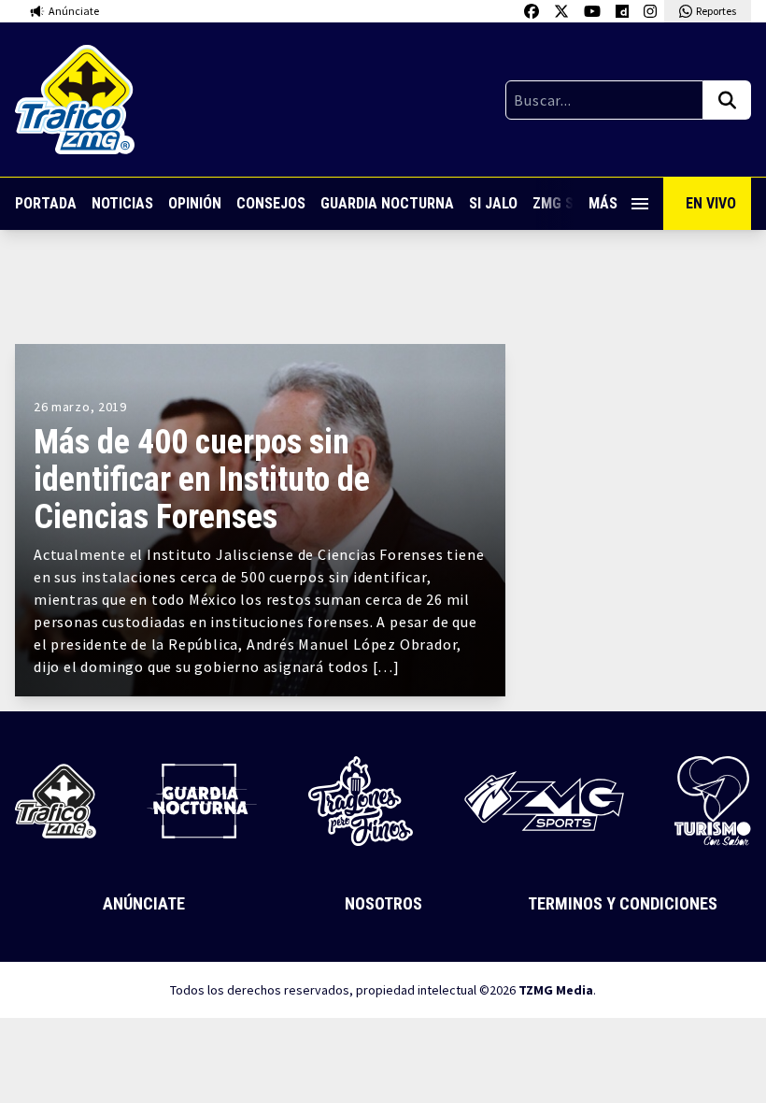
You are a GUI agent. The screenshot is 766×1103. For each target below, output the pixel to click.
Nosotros (383, 903)
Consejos (270, 203)
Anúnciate (144, 903)
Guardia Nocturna (387, 203)
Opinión (194, 203)
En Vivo (711, 203)
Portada (46, 203)
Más (603, 203)
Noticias (122, 203)
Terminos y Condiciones (622, 903)
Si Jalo (493, 203)
